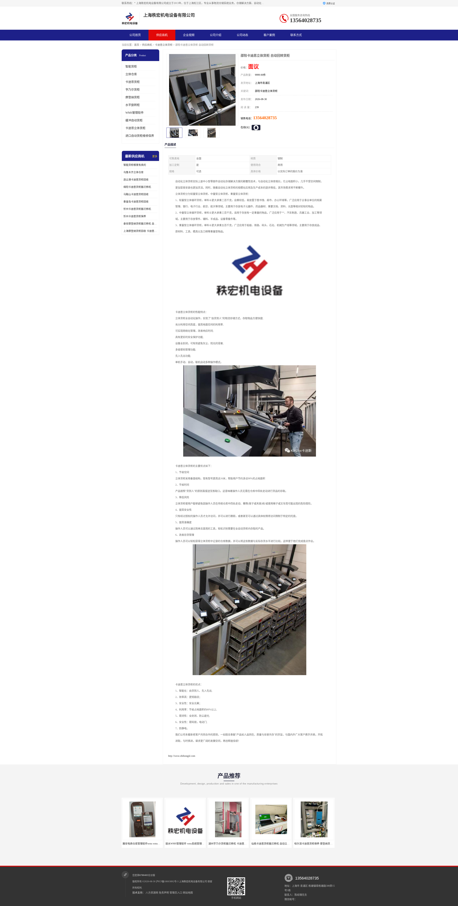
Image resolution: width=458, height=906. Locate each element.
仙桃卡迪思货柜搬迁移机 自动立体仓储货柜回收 (235, 843)
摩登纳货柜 (132, 97)
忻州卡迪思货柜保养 (134, 216)
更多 (154, 156)
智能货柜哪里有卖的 (134, 165)
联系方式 (296, 35)
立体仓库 (131, 74)
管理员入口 (176, 892)
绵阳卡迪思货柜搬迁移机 (137, 187)
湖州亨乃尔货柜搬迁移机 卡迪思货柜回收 (188, 843)
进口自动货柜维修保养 (139, 135)
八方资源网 (152, 892)
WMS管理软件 (134, 112)
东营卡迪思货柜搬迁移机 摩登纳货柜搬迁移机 (319, 843)
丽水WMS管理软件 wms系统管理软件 (143, 843)
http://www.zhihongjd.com (181, 756)
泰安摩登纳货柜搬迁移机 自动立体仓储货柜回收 (140, 223)
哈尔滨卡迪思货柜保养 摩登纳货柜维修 (273, 843)
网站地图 (188, 892)
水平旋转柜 (132, 104)
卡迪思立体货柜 (163, 44)
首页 (136, 44)
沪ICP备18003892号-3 (167, 881)
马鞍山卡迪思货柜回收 (135, 194)
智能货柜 (131, 66)
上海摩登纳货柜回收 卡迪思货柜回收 (140, 231)
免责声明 (164, 892)
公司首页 (135, 35)
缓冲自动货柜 (134, 120)
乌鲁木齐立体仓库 (133, 172)
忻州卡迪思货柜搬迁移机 (137, 209)
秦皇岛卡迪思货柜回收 (135, 201)
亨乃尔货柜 (132, 89)
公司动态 (242, 35)
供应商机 (162, 35)
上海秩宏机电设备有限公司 (193, 881)
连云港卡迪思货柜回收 (135, 179)
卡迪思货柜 (132, 81)
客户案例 (269, 35)
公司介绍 (215, 35)
